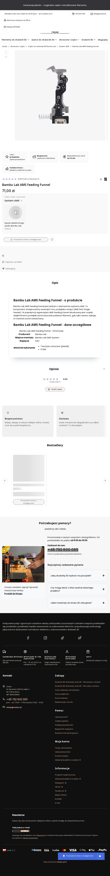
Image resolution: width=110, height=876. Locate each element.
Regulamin (41, 835)
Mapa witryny (61, 795)
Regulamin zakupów (64, 729)
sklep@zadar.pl (100, 14)
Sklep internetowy (54, 862)
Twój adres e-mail (21, 827)
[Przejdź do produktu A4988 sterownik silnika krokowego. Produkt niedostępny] (28, 470)
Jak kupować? (61, 717)
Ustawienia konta (62, 752)
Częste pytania (61, 721)
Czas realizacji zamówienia (67, 690)
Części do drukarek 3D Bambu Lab (42, 46)
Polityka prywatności (64, 725)
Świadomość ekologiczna (66, 733)
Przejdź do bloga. (13, 593)
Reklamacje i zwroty (64, 702)
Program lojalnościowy (65, 775)
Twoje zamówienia (63, 748)
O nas (57, 803)
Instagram (60, 783)
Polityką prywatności (30, 838)
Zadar (4, 46)
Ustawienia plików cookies (67, 760)
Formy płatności (62, 694)
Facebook (59, 791)
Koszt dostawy (61, 698)
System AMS (64, 46)
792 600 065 (80, 14)
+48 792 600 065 (62, 549)
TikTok (58, 787)
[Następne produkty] (105, 480)
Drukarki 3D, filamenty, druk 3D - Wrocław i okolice (77, 686)
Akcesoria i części (17, 46)
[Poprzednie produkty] (5, 480)
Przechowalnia (61, 756)
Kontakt (58, 799)
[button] (52, 240)
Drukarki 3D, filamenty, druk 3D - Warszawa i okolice (77, 682)
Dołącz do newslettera (25, 831)
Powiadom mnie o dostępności (27, 239)
